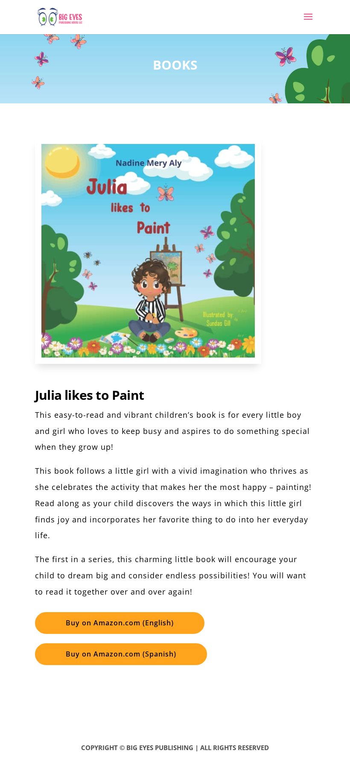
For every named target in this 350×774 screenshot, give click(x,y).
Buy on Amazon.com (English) (120, 622)
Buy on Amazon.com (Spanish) (121, 654)
